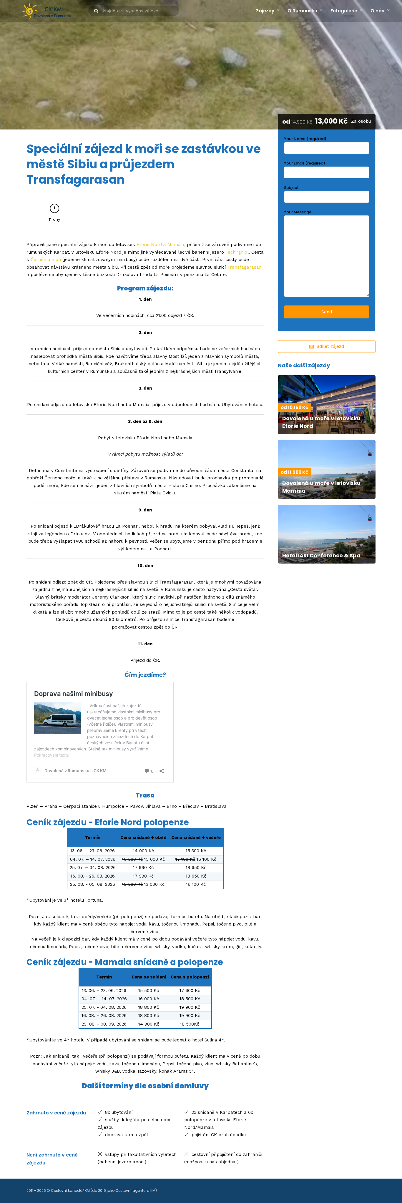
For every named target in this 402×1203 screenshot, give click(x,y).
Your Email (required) (304, 163)
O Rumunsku (302, 11)
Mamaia (175, 244)
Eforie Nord (149, 244)
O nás (377, 11)
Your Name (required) (305, 139)
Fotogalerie (343, 11)
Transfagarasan (244, 267)
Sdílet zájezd (330, 346)
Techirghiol (237, 252)
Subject (291, 187)
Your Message (297, 212)
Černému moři (46, 259)
